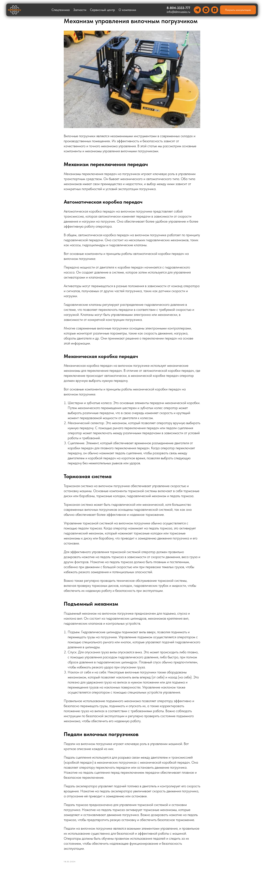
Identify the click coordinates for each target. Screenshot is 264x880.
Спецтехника (61, 10)
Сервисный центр (102, 10)
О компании (127, 10)
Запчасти (79, 10)
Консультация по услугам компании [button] (132, 875)
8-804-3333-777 (178, 8)
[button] (238, 9)
